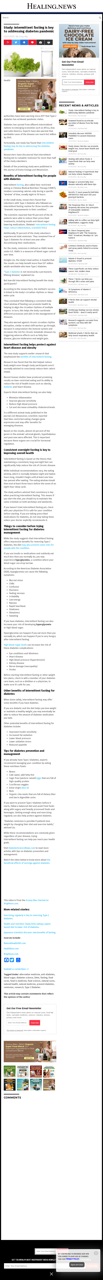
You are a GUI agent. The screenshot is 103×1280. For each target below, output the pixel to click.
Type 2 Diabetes (32, 987)
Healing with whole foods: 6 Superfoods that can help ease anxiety (81, 161)
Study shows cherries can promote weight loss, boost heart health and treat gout (83, 148)
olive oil (25, 788)
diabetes (8, 387)
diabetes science (24, 977)
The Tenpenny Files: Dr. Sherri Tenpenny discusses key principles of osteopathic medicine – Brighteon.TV (83, 209)
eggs (38, 778)
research (19, 987)
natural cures (48, 981)
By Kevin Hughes (83, 141)
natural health (11, 984)
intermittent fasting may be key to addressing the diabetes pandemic (29, 146)
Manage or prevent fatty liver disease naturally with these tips (82, 183)
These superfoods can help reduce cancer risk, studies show (83, 270)
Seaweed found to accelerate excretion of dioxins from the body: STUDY (83, 123)
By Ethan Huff (82, 128)
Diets (36, 977)
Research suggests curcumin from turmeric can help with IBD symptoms (83, 322)
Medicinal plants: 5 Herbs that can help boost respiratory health (83, 334)
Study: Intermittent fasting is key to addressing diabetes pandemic (83, 111)
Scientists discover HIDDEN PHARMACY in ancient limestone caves (81, 135)
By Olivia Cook (82, 187)
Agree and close (77, 1265)
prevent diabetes (45, 984)
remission (9, 987)
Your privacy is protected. (15, 1030)
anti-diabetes (48, 974)
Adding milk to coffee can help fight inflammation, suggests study (83, 221)
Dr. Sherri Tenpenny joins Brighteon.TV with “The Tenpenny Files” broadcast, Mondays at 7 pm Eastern (83, 234)
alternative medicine (29, 974)
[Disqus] (30, 1134)
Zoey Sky (23, 36)
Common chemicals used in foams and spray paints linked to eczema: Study (83, 248)
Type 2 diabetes (12, 272)
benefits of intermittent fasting (35, 357)
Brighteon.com (11, 954)
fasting (20, 185)
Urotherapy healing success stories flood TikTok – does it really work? (83, 311)
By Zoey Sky (82, 116)
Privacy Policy (72, 1259)
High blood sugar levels (15, 645)
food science (34, 981)
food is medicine (18, 981)
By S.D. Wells (82, 200)
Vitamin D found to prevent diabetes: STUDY (79, 259)
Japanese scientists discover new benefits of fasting (29, 932)
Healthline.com (11, 948)
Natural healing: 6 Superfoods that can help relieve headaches (83, 173)
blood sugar (9, 977)
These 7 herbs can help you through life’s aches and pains (81, 280)
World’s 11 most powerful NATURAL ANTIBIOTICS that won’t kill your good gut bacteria (83, 194)
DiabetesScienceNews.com (21, 848)
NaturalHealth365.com (15, 943)
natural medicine (27, 984)
